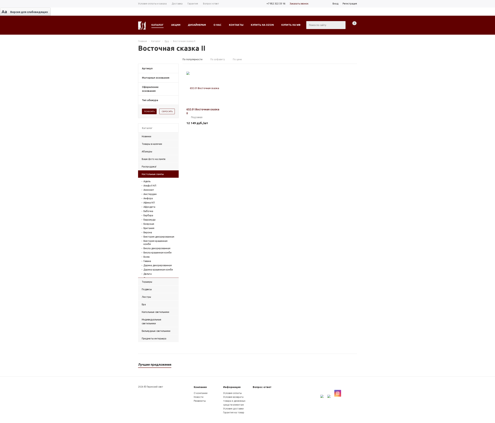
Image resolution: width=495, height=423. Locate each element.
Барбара (148, 215)
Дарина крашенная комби (158, 269)
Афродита (149, 207)
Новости (198, 397)
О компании (200, 393)
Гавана (147, 261)
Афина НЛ (149, 202)
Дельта (147, 274)
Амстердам (150, 194)
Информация (232, 387)
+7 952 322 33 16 (275, 3)
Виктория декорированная (158, 236)
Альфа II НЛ (149, 185)
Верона (147, 232)
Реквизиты (200, 401)
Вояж (146, 257)
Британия (148, 228)
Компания (200, 387)
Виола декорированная (156, 248)
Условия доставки (233, 408)
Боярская (148, 224)
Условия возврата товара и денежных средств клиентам (234, 401)
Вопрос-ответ (262, 387)
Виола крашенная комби (157, 252)
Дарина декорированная (157, 265)
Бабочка (148, 211)
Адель (146, 181)
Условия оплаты (232, 393)
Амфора (148, 198)
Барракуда (149, 219)
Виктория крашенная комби (155, 242)
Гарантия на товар (233, 412)
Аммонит (148, 190)
